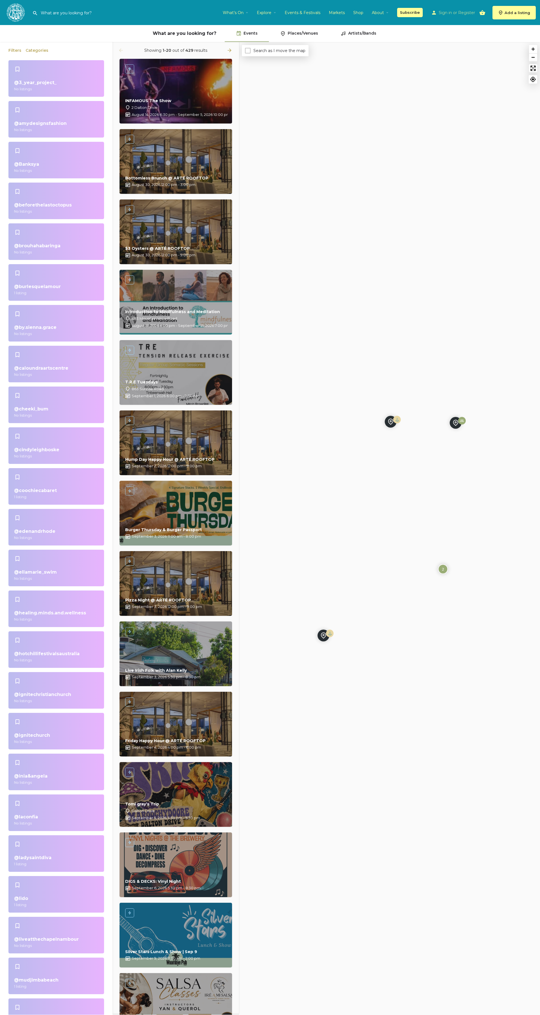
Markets (337, 12)
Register (466, 12)
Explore (264, 12)
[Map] (389, 528)
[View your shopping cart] (482, 13)
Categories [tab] (37, 50)
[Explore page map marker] (323, 635)
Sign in (445, 12)
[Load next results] (230, 50)
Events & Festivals (302, 12)
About (378, 12)
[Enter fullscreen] (533, 68)
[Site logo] (16, 12)
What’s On (233, 12)
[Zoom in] (533, 49)
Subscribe (410, 12)
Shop (358, 12)
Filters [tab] (14, 50)
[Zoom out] (533, 57)
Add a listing (517, 12)
